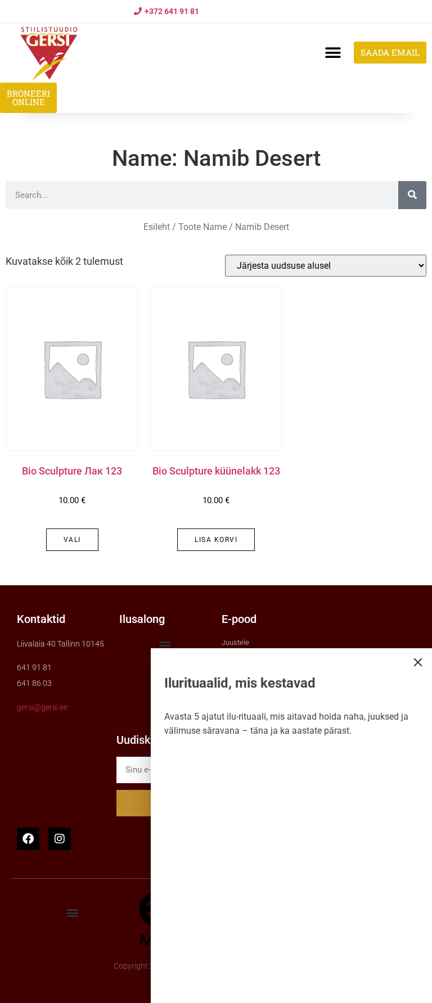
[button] (332, 52)
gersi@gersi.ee (42, 707)
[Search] (412, 195)
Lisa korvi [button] (216, 540)
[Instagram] (59, 839)
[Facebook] (28, 839)
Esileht (156, 227)
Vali (72, 540)
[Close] (418, 662)
